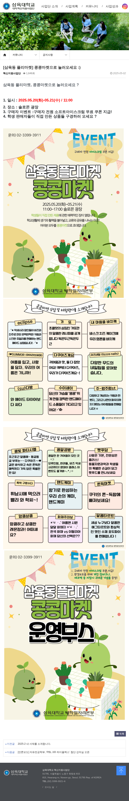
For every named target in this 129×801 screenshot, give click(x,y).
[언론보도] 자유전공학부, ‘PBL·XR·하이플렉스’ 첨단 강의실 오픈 (54, 752)
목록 (121, 733)
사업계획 (71, 6)
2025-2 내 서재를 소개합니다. (34, 744)
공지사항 (48, 54)
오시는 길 (49, 787)
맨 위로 (121, 770)
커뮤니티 (18, 54)
